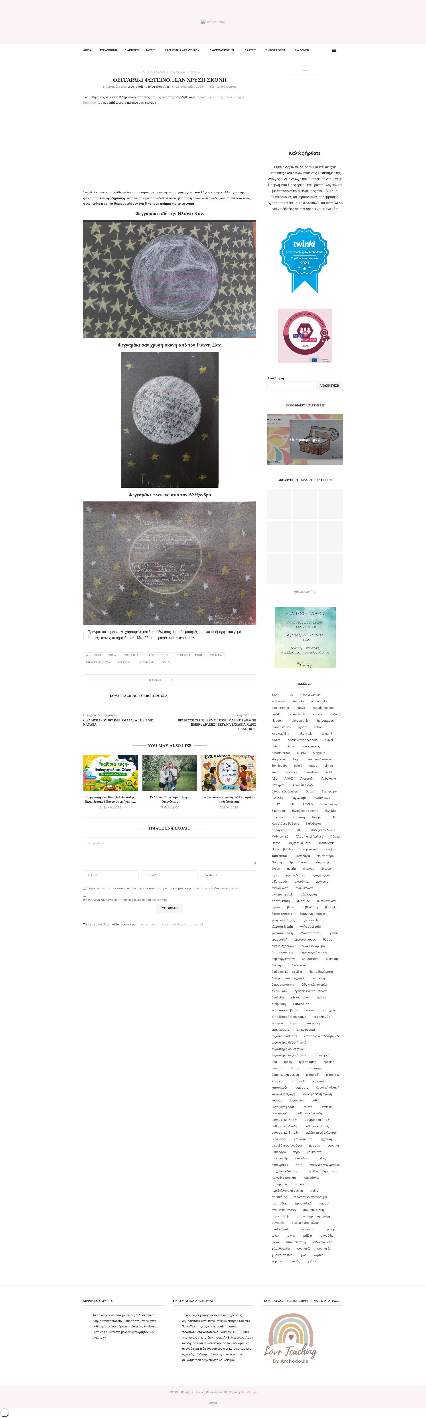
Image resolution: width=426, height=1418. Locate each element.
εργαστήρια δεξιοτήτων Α (321, 1036)
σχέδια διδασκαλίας (305, 1222)
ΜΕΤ (299, 830)
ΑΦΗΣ (288, 778)
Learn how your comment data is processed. (171, 924)
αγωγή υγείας (321, 875)
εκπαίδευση (301, 1004)
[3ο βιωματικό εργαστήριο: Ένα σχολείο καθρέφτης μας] (228, 773)
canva (301, 707)
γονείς (334, 933)
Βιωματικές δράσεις (285, 791)
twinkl (298, 765)
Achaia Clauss (310, 695)
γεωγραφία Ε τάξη (284, 920)
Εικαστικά (278, 810)
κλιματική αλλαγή (327, 1087)
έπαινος (308, 868)
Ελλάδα (330, 810)
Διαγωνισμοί (298, 798)
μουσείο (314, 1145)
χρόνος (312, 1261)
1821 (275, 695)
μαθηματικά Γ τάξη (318, 1119)
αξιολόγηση (309, 894)
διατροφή (318, 978)
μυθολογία (279, 1152)
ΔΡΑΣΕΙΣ (250, 50)
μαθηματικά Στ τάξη (285, 1132)
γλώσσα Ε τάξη (282, 933)
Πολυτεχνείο (326, 843)
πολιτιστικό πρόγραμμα (310, 1197)
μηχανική (326, 1139)
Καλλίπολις (313, 823)
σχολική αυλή (281, 1229)
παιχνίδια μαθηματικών (321, 1171)
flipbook (277, 720)
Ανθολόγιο (93, 655)
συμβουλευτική (313, 1210)
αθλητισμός (280, 881)
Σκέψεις (330, 849)
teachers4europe (319, 759)
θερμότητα (315, 1068)
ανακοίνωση (280, 888)
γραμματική (279, 939)
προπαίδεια (280, 1203)
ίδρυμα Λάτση (295, 875)
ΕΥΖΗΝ (308, 804)
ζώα (274, 1062)
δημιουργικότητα (283, 959)
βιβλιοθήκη (310, 907)
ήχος (275, 875)
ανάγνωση (323, 881)
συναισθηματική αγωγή (314, 1216)
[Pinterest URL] (279, 504)
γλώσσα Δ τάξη (310, 926)
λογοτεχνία (146, 662)
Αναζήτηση (275, 378)
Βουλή (310, 791)
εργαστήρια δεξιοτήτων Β (289, 1042)
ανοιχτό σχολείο (283, 894)
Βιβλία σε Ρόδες (303, 785)
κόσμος (277, 1100)
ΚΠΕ (333, 817)
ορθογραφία (280, 1164)
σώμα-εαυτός (307, 1229)
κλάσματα (301, 1087)
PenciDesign (249, 1392)
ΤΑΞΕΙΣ (150, 50)
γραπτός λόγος (159, 655)
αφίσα (112, 655)
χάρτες (318, 1255)
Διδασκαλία (322, 798)
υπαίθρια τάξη (296, 1242)
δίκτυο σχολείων (283, 946)
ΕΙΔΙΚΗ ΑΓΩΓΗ (275, 50)
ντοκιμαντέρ (280, 1158)
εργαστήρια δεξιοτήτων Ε (289, 1049)
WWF (329, 772)
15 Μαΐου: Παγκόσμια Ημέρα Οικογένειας (169, 799)
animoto (298, 701)
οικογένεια (302, 1158)
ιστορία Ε (278, 1081)
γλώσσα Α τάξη (314, 920)
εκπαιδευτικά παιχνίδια (321, 1010)
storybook (278, 759)
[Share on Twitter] (182, 680)
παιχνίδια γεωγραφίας (325, 1164)
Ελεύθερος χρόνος (305, 810)
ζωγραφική (124, 662)
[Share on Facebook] (178, 680)
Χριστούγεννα (298, 862)
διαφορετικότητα (283, 984)
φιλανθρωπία (281, 1248)
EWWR (335, 714)
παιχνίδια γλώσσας (285, 1171)
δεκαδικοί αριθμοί (313, 946)
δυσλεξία (278, 997)
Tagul (296, 759)
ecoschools (298, 714)
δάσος (327, 939)
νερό (296, 1152)
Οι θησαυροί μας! (305, 439)
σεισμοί (324, 1203)
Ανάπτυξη (307, 778)
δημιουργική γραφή (189, 655)
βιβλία (291, 907)
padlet (276, 740)
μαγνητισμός (280, 1113)
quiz (274, 746)
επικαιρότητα (306, 1029)
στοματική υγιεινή (284, 1210)
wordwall (312, 772)
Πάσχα (335, 836)
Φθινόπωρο (325, 856)
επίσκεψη (313, 1023)
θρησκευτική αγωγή (285, 1074)
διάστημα (215, 655)
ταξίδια (307, 1235)
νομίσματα (314, 1152)
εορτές (294, 1023)
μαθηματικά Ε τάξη (317, 1126)
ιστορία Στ (299, 1081)
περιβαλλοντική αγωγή (287, 1190)
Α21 (274, 778)
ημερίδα (328, 1062)
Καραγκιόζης (280, 830)
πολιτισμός (279, 1197)
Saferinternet (281, 753)
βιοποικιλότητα (282, 913)
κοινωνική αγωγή (283, 1094)
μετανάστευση (302, 1139)
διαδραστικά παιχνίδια (287, 971)
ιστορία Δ (332, 1074)
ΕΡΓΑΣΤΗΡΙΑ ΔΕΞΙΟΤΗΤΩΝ (182, 50)
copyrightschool (323, 707)
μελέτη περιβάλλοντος (321, 1132)
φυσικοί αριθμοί (282, 1255)
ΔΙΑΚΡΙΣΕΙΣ (131, 50)
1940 (289, 695)
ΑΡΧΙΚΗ (88, 50)
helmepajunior (300, 720)
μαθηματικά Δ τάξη (284, 1126)
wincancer (291, 772)
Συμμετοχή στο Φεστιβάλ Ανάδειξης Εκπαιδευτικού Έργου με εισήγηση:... (110, 799)
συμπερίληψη (281, 1216)
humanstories (281, 727)
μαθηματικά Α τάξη (309, 1113)
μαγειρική (326, 1107)
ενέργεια (277, 1023)
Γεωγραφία (329, 791)
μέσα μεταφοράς (283, 1107)
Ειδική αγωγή (330, 804)
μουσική (333, 1145)
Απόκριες (278, 785)
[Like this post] (174, 680)
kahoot (318, 727)
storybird (319, 753)
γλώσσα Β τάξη (132, 655)
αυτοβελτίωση (327, 901)
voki (274, 772)
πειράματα (301, 1184)
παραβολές (311, 1177)
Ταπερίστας (280, 856)
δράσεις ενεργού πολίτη (310, 991)
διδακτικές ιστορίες (314, 984)
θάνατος (277, 1068)
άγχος (276, 868)
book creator (280, 707)
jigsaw (302, 727)
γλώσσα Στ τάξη (311, 933)
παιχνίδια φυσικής (284, 1177)
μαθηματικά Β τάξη (285, 1119)
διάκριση (332, 959)
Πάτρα (276, 843)
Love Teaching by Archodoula (148, 87)
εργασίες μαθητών (98, 662)
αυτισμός (303, 901)
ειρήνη (321, 997)
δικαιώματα (279, 991)
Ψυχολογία (323, 862)
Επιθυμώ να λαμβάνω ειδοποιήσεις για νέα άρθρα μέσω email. (125, 900)
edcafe (317, 714)
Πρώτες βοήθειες (283, 849)
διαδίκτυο (298, 965)
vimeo (329, 765)
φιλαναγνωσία (322, 1242)
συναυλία (278, 1222)
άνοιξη (291, 868)
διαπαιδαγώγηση (321, 971)
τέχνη (275, 1235)
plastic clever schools (302, 740)
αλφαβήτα (302, 881)
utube (313, 765)
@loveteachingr (305, 592)
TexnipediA (279, 765)
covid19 (277, 714)
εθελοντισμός (300, 997)
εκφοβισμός (322, 1016)
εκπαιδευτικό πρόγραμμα (289, 1016)
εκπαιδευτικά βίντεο (285, 1010)
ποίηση (167, 662)
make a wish (305, 733)
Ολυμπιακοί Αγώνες (309, 836)
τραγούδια (326, 1235)
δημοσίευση (310, 959)
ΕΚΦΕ (292, 804)
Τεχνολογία (302, 856)
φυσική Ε (303, 1248)
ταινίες (290, 1235)
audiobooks (319, 701)
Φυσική (277, 862)
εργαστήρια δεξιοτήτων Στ (290, 1055)
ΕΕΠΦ (276, 804)
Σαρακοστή (310, 849)
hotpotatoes (325, 720)
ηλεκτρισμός (307, 1062)
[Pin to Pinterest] (186, 680)
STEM (301, 753)
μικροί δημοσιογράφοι (287, 1145)
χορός (296, 1261)
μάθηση (317, 1100)
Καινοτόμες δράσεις (285, 823)
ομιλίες (321, 1158)
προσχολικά (303, 1203)
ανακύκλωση (305, 888)
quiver (329, 740)
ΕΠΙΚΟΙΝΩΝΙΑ (109, 50)
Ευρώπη (299, 817)
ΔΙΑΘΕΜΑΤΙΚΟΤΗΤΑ (222, 50)
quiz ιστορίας (311, 746)
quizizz (289, 746)
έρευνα (326, 868)
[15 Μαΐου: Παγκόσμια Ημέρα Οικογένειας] (169, 773)
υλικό (275, 1242)
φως (303, 1255)
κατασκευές (280, 1087)
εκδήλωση (279, 1004)
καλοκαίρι (319, 1081)
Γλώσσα (277, 798)
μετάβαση (278, 1139)
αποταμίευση (281, 901)
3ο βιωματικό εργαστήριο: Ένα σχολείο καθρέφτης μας (229, 799)
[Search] (340, 50)
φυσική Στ (324, 1248)
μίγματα (307, 1107)
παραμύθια (279, 1184)
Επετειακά (279, 817)
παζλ (299, 1164)
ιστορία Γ (312, 1074)
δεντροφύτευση (282, 952)
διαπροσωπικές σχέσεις (288, 978)
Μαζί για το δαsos (322, 830)
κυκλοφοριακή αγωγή (317, 1094)
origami (326, 733)
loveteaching (280, 733)
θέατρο (295, 1068)
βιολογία (331, 907)
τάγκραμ (329, 1229)
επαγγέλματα (281, 1029)
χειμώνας (278, 1261)
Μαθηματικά (280, 836)
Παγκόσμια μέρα (299, 843)
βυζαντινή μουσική (312, 913)
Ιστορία (317, 817)
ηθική (288, 1062)
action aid (278, 701)
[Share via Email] (191, 680)
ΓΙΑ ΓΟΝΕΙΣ (302, 50)
